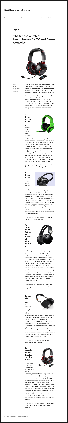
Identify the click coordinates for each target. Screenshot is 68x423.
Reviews (6, 17)
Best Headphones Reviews (17, 10)
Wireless (15, 89)
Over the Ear (24, 17)
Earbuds (37, 17)
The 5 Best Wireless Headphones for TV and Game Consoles (34, 39)
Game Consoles (16, 88)
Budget (50, 17)
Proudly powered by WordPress (24, 416)
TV (21, 88)
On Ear (31, 17)
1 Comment (15, 91)
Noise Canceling (15, 17)
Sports (43, 17)
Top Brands (59, 17)
